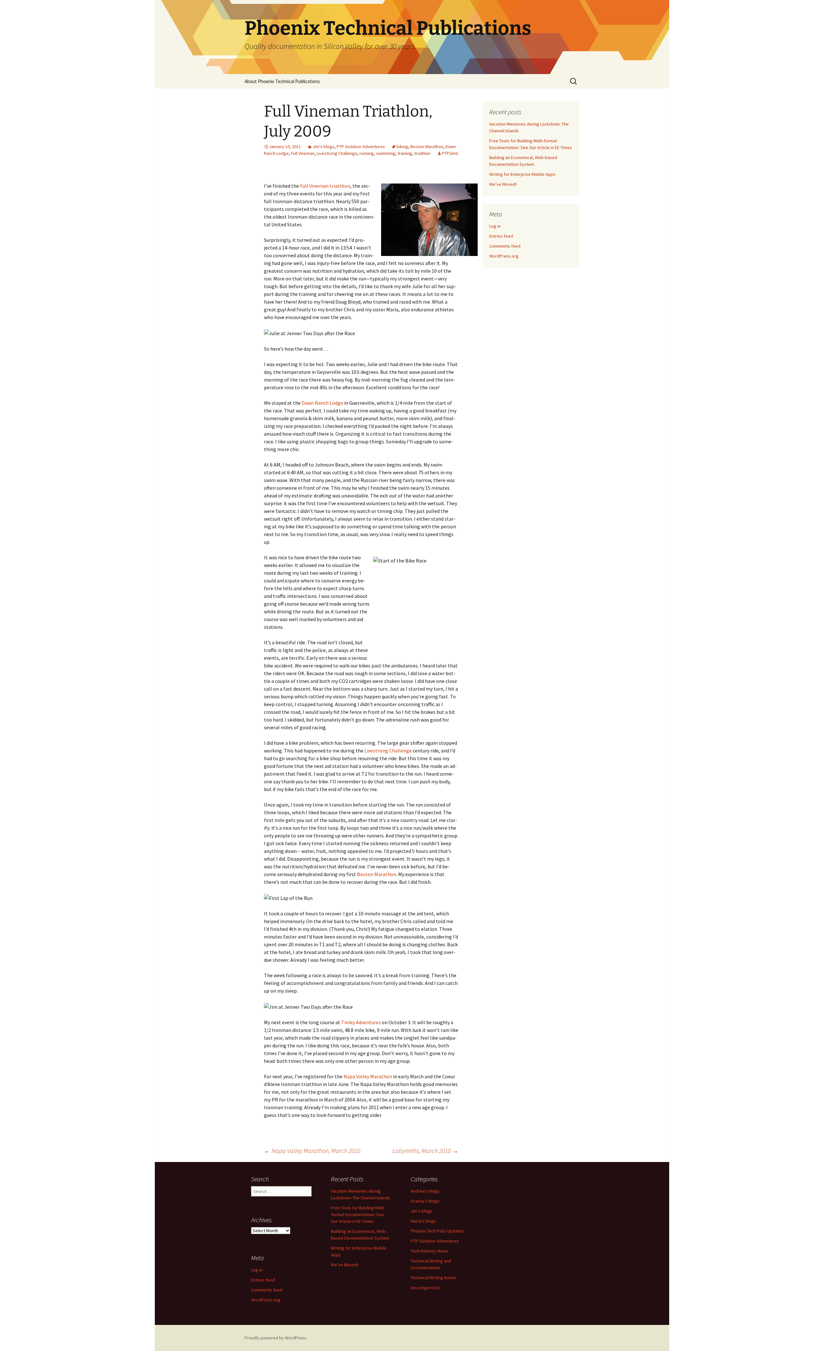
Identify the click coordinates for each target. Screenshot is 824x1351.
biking (402, 146)
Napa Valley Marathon (367, 1076)
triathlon (422, 153)
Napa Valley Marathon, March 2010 (312, 1151)
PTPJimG (450, 153)
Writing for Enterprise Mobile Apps (522, 174)
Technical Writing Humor (433, 1277)
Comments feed (504, 246)
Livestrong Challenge (337, 153)
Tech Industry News (429, 1251)
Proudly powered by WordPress (275, 1338)
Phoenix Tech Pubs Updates (437, 1231)
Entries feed (501, 236)
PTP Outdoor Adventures (361, 146)
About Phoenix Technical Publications (282, 81)
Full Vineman (302, 153)
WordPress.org (504, 256)
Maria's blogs (423, 1221)
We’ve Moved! (503, 184)
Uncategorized (425, 1287)
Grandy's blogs (425, 1201)
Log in (495, 226)
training (405, 153)
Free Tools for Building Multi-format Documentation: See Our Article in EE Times (358, 1214)
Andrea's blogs (425, 1191)
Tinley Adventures (361, 1022)
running (367, 153)
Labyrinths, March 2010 (425, 1151)
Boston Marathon (426, 146)
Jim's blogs (323, 146)
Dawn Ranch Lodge (322, 403)
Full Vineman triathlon (325, 186)
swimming (385, 153)
